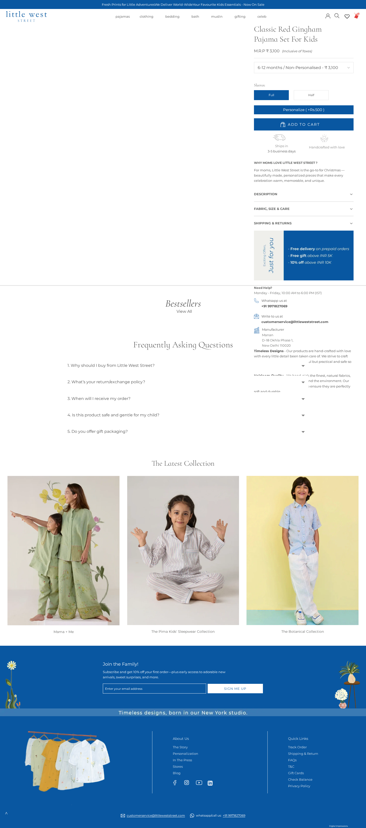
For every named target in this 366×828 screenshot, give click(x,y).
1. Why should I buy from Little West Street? (111, 365)
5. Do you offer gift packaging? (97, 431)
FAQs (292, 760)
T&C (291, 766)
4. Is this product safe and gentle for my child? (113, 415)
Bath (195, 18)
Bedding (172, 18)
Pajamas (123, 18)
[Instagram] (188, 783)
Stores (178, 766)
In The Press (182, 760)
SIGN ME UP (235, 689)
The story (180, 747)
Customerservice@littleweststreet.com (156, 815)
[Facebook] (177, 783)
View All (184, 311)
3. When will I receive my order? (98, 398)
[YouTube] (200, 783)
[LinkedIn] (212, 782)
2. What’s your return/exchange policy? (106, 382)
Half (311, 95)
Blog (177, 773)
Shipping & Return (303, 754)
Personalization (185, 754)
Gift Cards (296, 773)
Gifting (240, 18)
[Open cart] (357, 15)
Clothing (146, 18)
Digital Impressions (338, 826)
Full (271, 95)
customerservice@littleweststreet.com (294, 322)
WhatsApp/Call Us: (220, 815)
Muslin (217, 18)
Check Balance (300, 779)
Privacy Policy (299, 786)
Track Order (297, 747)
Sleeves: (259, 85)
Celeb (261, 18)
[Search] (337, 15)
